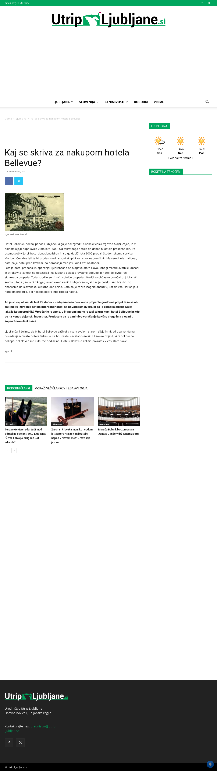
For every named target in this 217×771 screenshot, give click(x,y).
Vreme (159, 102)
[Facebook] (202, 3)
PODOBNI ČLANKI (18, 388)
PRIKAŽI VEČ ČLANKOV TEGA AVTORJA (61, 388)
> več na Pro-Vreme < (180, 157)
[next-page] (14, 450)
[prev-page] (7, 450)
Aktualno (10, 424)
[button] (207, 102)
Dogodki (141, 102)
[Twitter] (209, 3)
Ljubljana (61, 102)
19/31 (201, 151)
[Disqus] (72, 516)
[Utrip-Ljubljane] (108, 20)
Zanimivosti (114, 102)
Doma (8, 118)
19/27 (159, 151)
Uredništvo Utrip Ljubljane (23, 708)
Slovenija (87, 102)
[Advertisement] (108, 65)
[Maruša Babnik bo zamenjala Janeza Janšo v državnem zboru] (119, 411)
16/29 (180, 151)
